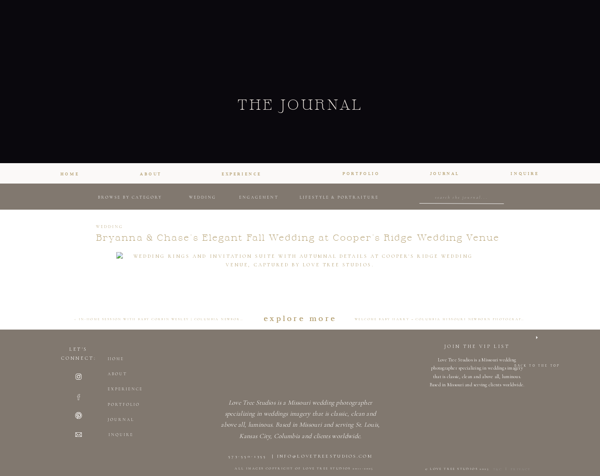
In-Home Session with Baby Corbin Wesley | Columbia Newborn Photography (180, 319)
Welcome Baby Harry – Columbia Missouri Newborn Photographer (443, 319)
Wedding (109, 226)
